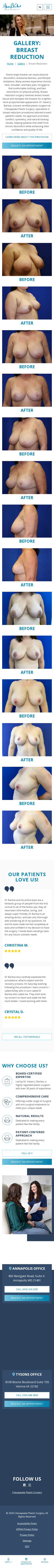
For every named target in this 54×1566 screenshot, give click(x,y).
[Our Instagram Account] (30, 1485)
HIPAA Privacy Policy (27, 1529)
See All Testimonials (27, 1036)
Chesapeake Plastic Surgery (27, 1492)
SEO (27, 1546)
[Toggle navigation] (48, 7)
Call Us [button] (26, 1153)
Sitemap (27, 1540)
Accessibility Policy (27, 1523)
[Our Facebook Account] (24, 1485)
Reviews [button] (44, 1562)
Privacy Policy (27, 1535)
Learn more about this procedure (27, 137)
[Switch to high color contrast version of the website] (40, 7)
